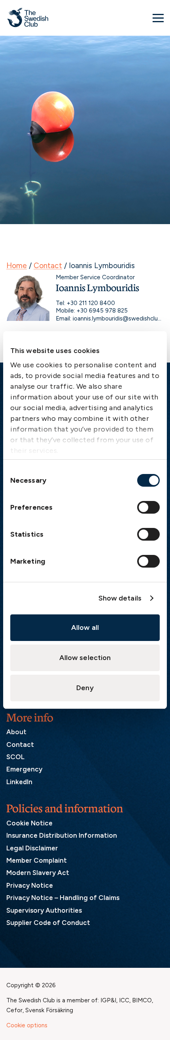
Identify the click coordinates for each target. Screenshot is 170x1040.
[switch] (148, 507)
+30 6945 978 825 (102, 310)
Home (16, 265)
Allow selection (85, 657)
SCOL (15, 757)
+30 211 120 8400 (91, 303)
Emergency (24, 769)
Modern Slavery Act (37, 873)
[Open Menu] (158, 18)
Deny (84, 687)
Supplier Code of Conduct (48, 923)
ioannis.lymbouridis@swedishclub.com (118, 318)
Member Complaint (36, 860)
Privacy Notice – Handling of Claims (62, 898)
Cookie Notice (29, 823)
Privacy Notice (29, 885)
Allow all (85, 627)
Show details (120, 598)
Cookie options (26, 1025)
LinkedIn (19, 782)
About (16, 732)
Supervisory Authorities (44, 910)
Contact (48, 265)
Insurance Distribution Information (61, 835)
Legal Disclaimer (32, 848)
